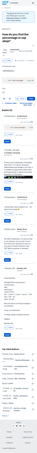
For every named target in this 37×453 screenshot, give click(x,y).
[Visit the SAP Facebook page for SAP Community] (13, 426)
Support (27, 443)
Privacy (9, 432)
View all (4, 416)
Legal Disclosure (27, 437)
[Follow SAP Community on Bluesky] (17, 426)
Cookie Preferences (9, 448)
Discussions (7, 8)
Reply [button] (31, 98)
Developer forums (12, 18)
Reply (7, 141)
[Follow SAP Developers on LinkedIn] (24, 426)
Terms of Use (28, 432)
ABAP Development (8, 71)
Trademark (9, 443)
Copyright (9, 437)
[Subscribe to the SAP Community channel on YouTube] (20, 426)
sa (3, 92)
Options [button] (33, 45)
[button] (4, 60)
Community (14, 3)
